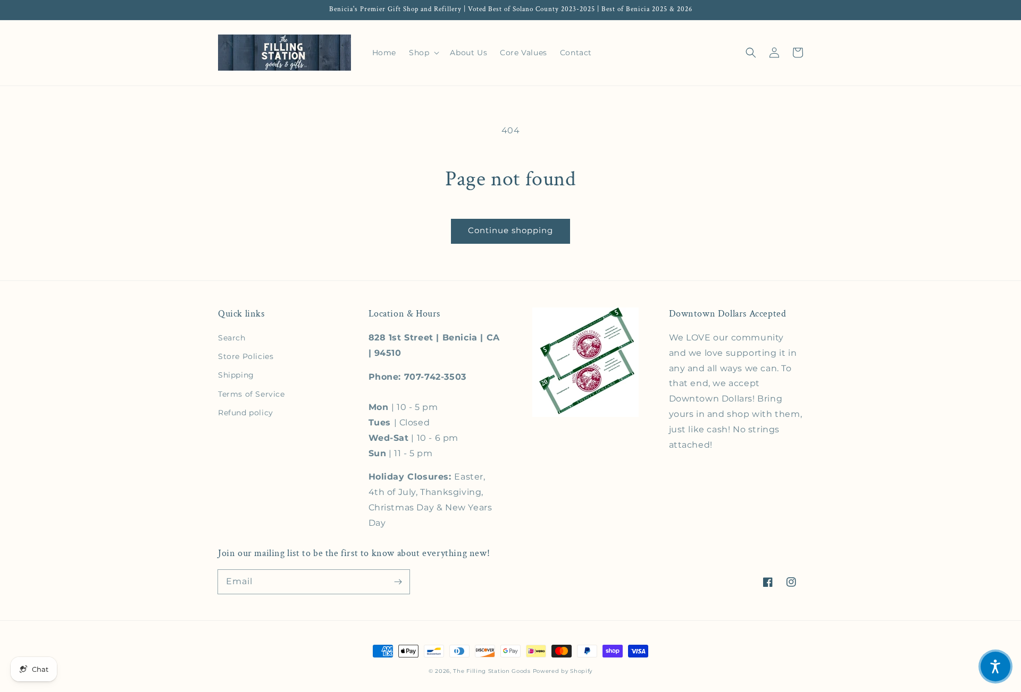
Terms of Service (251, 394)
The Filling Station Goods (492, 671)
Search (232, 338)
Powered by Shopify (563, 671)
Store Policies (245, 356)
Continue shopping (510, 230)
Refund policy (245, 412)
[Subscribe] (397, 581)
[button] (751, 52)
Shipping (236, 375)
